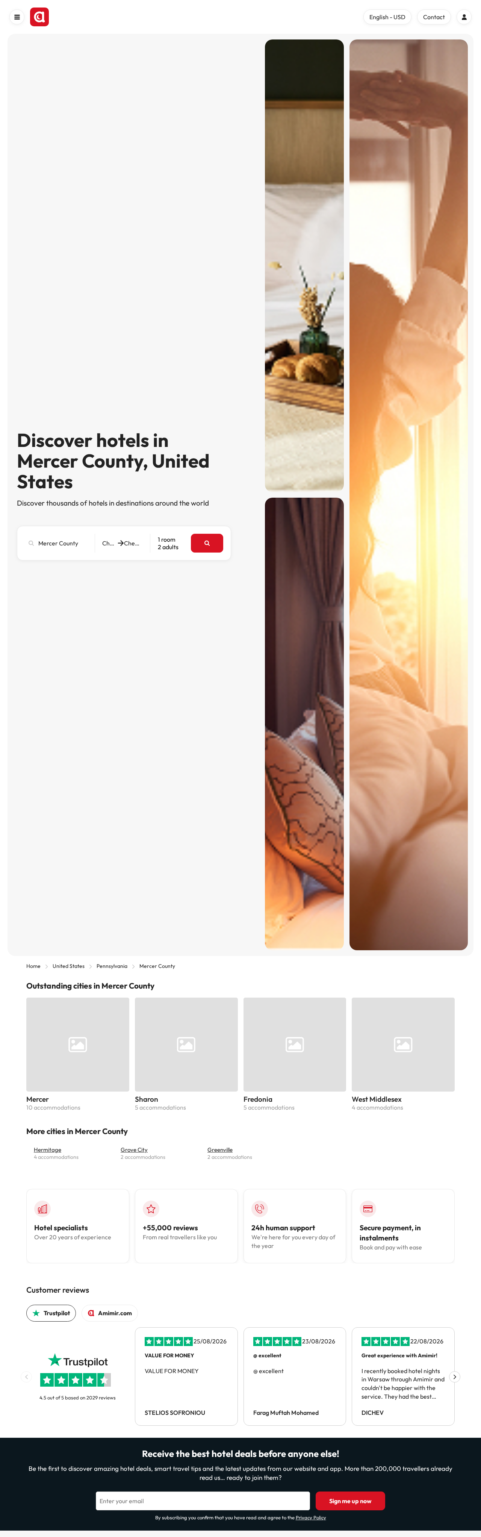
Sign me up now (350, 1501)
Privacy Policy (311, 1517)
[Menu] (16, 16)
